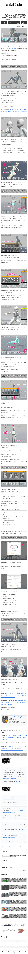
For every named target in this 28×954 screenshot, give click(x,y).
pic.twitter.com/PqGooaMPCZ (9, 778)
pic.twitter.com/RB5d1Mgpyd (9, 837)
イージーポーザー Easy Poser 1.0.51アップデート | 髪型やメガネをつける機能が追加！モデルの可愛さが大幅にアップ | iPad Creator (14, 695)
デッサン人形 (9, 867)
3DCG (3, 867)
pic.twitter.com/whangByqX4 (10, 826)
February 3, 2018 (20, 829)
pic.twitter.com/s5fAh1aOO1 (9, 799)
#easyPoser (22, 810)
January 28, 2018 (14, 841)
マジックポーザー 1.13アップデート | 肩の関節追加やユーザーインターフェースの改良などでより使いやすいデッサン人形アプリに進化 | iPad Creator (13, 748)
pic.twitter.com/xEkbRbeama (9, 812)
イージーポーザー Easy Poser (9, 48)
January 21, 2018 (15, 817)
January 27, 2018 (19, 781)
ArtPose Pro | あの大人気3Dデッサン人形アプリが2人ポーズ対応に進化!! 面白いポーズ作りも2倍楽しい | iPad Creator (14, 737)
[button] (25, 469)
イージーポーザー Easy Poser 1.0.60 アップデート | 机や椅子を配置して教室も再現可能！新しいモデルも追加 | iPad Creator (13, 702)
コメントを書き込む (14, 941)
